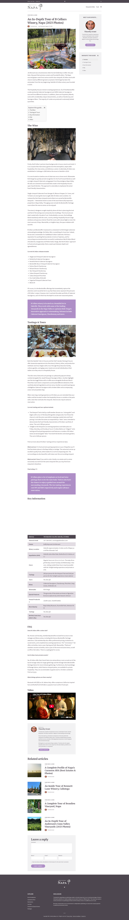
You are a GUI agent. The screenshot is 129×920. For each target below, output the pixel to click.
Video (31, 119)
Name (32, 855)
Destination (30, 902)
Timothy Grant (33, 26)
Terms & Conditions (77, 916)
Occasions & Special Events (34, 906)
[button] (30, 49)
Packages (30, 908)
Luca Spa (30, 904)
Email (46, 855)
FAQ (31, 117)
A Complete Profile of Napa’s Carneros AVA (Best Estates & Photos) (60, 770)
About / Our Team (31, 1)
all (49, 580)
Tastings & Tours (35, 112)
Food (97, 7)
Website (60, 855)
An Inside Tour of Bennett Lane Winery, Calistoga (58, 787)
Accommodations (32, 897)
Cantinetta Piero (31, 899)
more (34, 672)
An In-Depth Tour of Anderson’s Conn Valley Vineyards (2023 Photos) (57, 824)
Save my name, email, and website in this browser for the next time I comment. (50, 862)
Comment (33, 842)
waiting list (49, 650)
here (66, 442)
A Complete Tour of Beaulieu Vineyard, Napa (60, 805)
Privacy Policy (69, 916)
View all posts (90, 45)
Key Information (35, 115)
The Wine (32, 110)
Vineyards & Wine (90, 7)
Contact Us (38, 1)
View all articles (44, 749)
